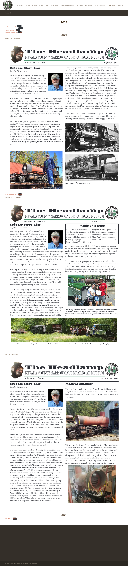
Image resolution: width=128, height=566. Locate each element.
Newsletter (9, 13)
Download (19, 26)
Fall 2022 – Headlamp (10, 30)
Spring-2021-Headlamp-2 (11, 194)
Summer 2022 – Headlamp (11, 28)
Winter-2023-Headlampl (11, 32)
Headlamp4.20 (8, 518)
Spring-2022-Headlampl (10, 26)
